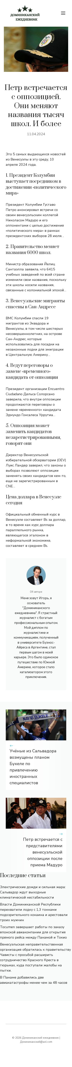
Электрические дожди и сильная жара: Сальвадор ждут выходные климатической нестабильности (32, 892)
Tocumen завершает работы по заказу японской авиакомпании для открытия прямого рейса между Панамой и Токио (33, 932)
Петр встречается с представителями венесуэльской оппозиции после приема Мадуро (42, 852)
